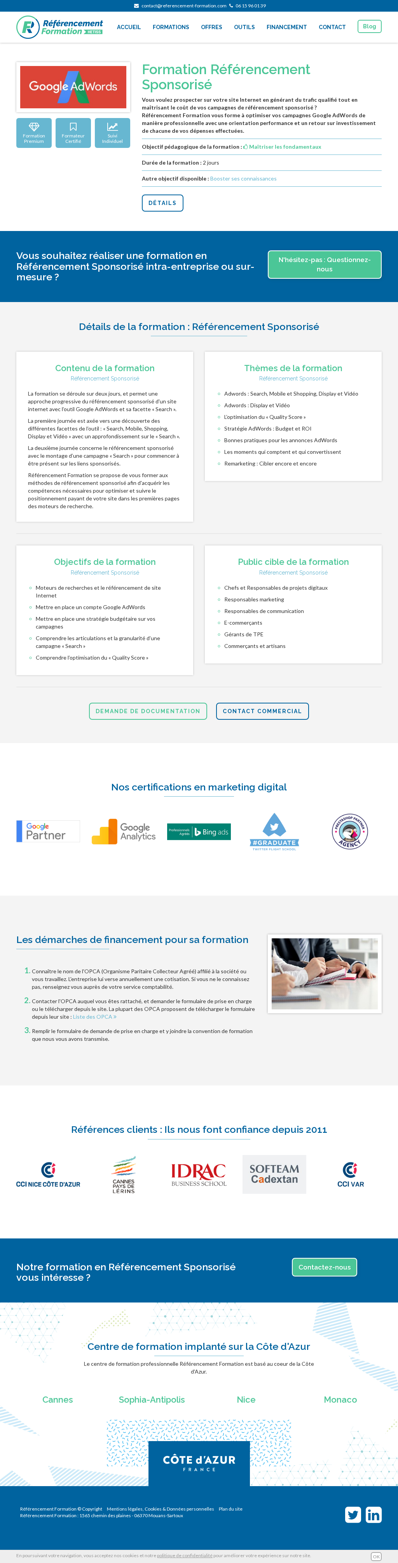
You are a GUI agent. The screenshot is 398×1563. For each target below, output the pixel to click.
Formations (171, 27)
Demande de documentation (148, 711)
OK (376, 1557)
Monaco (340, 1400)
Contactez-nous (324, 1267)
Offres (211, 27)
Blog (369, 26)
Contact (332, 27)
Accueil (129, 27)
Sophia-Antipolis (152, 1400)
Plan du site (231, 1509)
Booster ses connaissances (243, 178)
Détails (162, 203)
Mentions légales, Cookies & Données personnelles (160, 1509)
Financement (287, 27)
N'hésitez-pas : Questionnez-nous (325, 264)
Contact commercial (262, 711)
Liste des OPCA (93, 1016)
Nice (246, 1400)
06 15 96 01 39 (251, 6)
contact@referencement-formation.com (184, 6)
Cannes (57, 1400)
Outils (244, 27)
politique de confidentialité (185, 1555)
